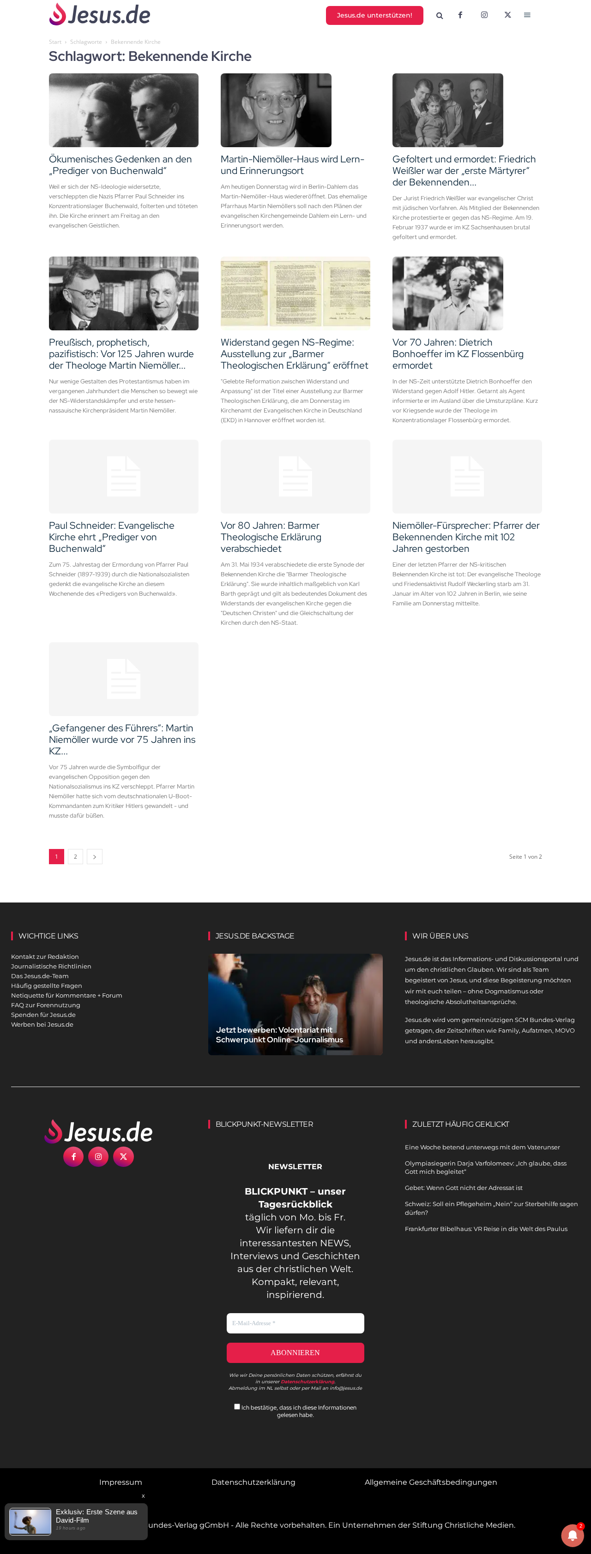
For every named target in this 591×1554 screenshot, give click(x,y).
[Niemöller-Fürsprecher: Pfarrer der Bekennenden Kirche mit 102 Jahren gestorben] (467, 477)
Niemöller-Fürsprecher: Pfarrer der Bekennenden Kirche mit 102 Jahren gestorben (466, 537)
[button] (440, 15)
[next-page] (95, 856)
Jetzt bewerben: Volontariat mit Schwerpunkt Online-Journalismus (279, 1035)
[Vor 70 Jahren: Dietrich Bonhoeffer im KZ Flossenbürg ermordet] (467, 293)
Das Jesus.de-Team (40, 976)
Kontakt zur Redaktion (45, 956)
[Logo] (98, 1131)
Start (55, 42)
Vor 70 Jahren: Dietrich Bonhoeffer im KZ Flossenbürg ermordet (458, 353)
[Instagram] (484, 15)
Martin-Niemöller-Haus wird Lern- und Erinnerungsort (292, 165)
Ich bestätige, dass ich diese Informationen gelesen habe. (298, 1411)
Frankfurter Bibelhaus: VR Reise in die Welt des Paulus (486, 1228)
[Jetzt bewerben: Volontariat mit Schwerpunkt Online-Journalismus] (295, 1008)
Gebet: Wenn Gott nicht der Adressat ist (464, 1187)
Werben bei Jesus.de (42, 1024)
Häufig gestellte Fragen (46, 985)
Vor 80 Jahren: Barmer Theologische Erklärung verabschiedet (271, 537)
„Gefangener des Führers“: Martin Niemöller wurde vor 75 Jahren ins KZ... (122, 739)
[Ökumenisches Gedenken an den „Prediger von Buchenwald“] (124, 110)
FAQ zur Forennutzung (45, 1005)
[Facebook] (460, 15)
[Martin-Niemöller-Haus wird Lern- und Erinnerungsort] (295, 110)
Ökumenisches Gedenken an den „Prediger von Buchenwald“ (120, 165)
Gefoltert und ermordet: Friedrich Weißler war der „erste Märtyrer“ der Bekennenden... (464, 170)
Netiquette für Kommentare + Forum (66, 995)
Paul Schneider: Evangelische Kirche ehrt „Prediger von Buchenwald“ (112, 537)
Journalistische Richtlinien (51, 966)
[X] (508, 15)
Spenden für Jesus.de (43, 1014)
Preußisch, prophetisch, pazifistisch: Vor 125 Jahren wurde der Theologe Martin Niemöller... (121, 353)
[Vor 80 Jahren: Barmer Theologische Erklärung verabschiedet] (295, 477)
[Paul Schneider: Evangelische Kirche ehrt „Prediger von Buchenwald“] (124, 477)
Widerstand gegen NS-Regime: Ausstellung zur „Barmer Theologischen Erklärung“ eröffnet (294, 353)
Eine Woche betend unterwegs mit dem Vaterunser (482, 1147)
